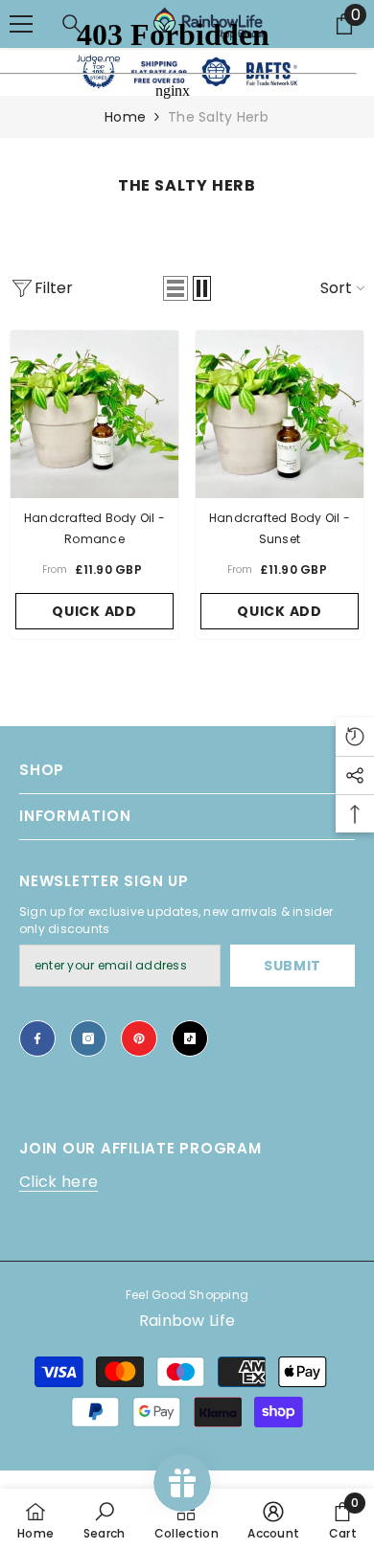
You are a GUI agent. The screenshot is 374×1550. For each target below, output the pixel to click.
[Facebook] (37, 1038)
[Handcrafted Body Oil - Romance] (94, 414)
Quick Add (94, 611)
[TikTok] (190, 1038)
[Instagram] (88, 1038)
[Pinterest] (139, 1038)
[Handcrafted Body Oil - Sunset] (279, 414)
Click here (58, 1182)
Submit (292, 965)
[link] (105, 1519)
